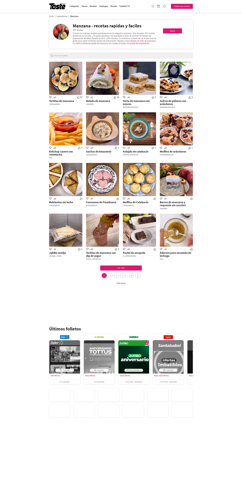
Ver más (121, 268)
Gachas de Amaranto (98, 151)
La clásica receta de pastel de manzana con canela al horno (99, 43)
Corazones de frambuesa (101, 202)
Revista (113, 6)
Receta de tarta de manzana (143, 41)
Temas (84, 6)
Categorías (74, 6)
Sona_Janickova (93, 259)
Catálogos (103, 6)
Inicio (51, 16)
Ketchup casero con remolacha (61, 153)
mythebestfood (166, 154)
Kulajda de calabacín (135, 151)
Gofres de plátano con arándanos (173, 102)
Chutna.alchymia (130, 154)
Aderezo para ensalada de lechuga (175, 254)
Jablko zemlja (57, 252)
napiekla (90, 104)
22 (132, 276)
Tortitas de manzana (61, 100)
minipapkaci (54, 104)
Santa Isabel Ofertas (161, 376)
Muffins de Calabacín (135, 202)
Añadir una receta (182, 6)
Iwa (50, 158)
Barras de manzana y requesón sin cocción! (173, 204)
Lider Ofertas (55, 376)
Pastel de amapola (134, 252)
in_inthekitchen (129, 256)
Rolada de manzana (98, 100)
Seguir (172, 31)
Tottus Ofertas (90, 376)
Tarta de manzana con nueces (136, 102)
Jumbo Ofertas (125, 376)
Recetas (93, 6)
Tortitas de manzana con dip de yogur (101, 254)
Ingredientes (62, 16)
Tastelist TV (124, 6)
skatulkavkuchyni (130, 107)
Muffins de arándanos (173, 151)
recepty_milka (55, 256)
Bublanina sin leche (61, 202)
